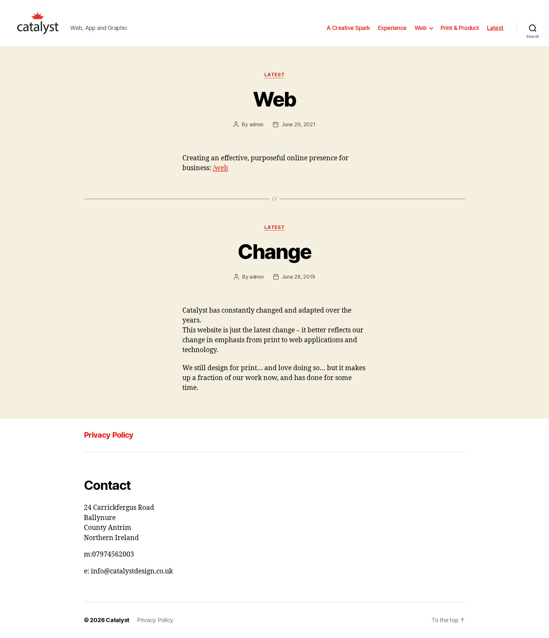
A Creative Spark (348, 27)
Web (421, 27)
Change (274, 251)
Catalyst (117, 620)
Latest (495, 27)
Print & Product (460, 27)
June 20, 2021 (298, 124)
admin (256, 124)
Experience (392, 27)
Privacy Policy (108, 435)
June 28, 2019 (298, 277)
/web (220, 168)
